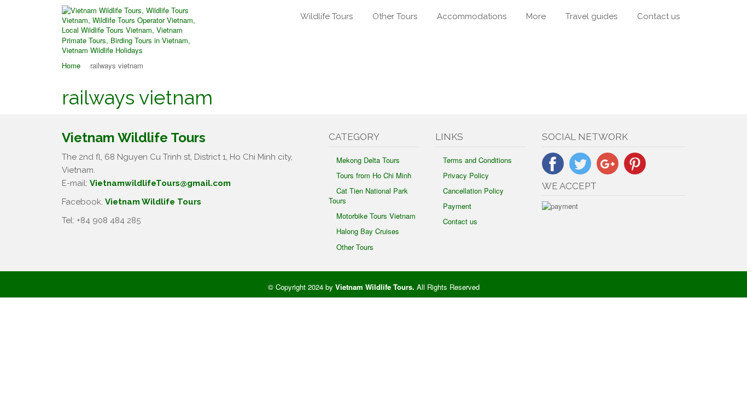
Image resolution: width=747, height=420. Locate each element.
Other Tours (394, 16)
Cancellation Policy (473, 190)
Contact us (658, 16)
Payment (457, 206)
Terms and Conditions (477, 160)
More (536, 16)
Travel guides (591, 16)
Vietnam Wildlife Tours (153, 202)
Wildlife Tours (326, 16)
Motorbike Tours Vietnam (376, 216)
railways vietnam (137, 97)
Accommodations (471, 16)
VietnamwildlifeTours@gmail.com (160, 183)
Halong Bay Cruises (367, 231)
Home (71, 65)
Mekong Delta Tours (368, 160)
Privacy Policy (466, 175)
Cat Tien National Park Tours (368, 195)
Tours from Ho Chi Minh (373, 175)
